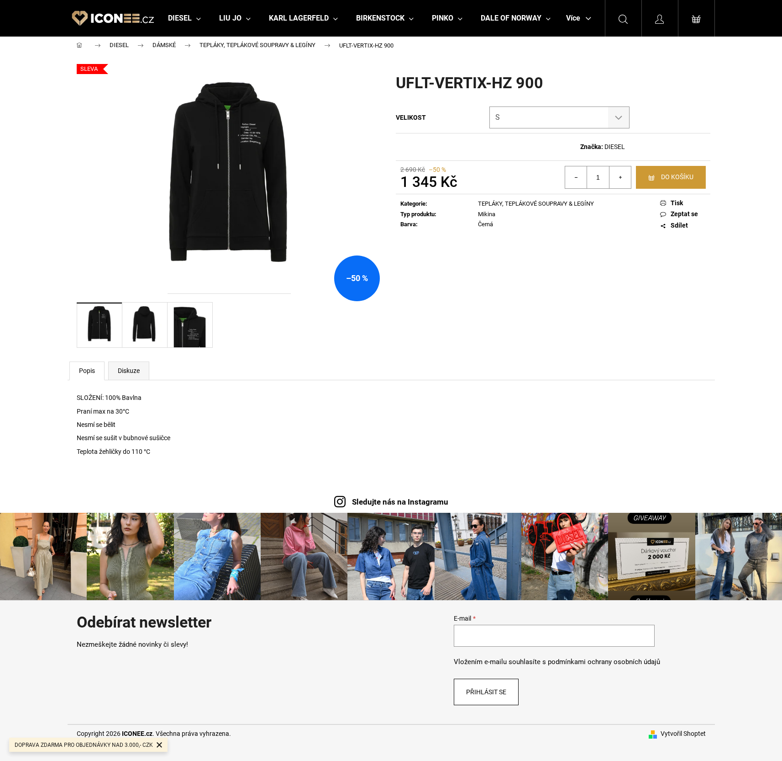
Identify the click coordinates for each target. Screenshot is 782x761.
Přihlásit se (486, 692)
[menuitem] (184, 18)
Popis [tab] (87, 370)
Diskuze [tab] (129, 370)
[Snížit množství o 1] (576, 177)
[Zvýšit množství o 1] (620, 177)
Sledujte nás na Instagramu (400, 501)
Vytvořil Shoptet (683, 733)
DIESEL (614, 146)
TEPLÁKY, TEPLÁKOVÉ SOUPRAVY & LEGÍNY (536, 203)
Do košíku (677, 177)
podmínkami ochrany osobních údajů (604, 662)
